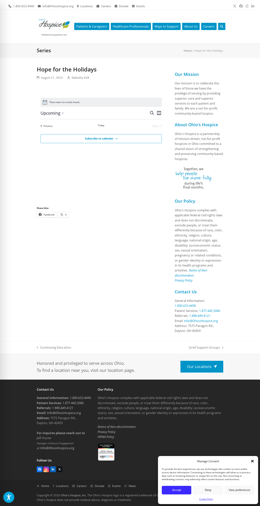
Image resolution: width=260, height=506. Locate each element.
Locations (86, 6)
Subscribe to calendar (99, 138)
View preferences (239, 490)
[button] (252, 461)
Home (188, 50)
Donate (123, 6)
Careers (106, 6)
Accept (176, 490)
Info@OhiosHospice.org (57, 6)
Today (101, 125)
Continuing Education (54, 347)
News (132, 486)
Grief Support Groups (204, 347)
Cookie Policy (206, 499)
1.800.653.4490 (23, 6)
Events (140, 6)
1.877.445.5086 (209, 311)
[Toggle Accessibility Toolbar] (9, 497)
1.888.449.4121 (199, 316)
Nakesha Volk (80, 77)
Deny (208, 490)
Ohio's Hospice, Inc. (74, 495)
